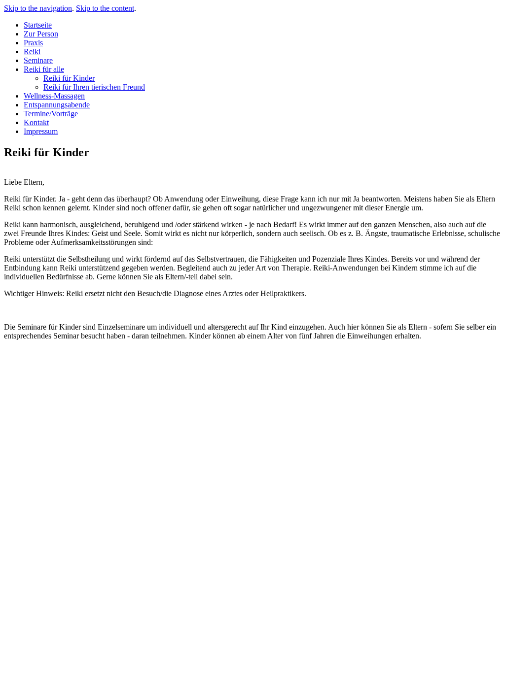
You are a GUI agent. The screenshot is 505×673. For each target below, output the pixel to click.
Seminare (38, 60)
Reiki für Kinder (69, 78)
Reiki (32, 51)
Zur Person (41, 34)
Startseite (38, 25)
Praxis (33, 42)
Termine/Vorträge (51, 113)
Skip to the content (105, 8)
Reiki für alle (44, 69)
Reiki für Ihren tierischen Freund (94, 87)
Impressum (41, 131)
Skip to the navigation (38, 8)
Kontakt (36, 122)
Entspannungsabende (57, 105)
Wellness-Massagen (54, 96)
